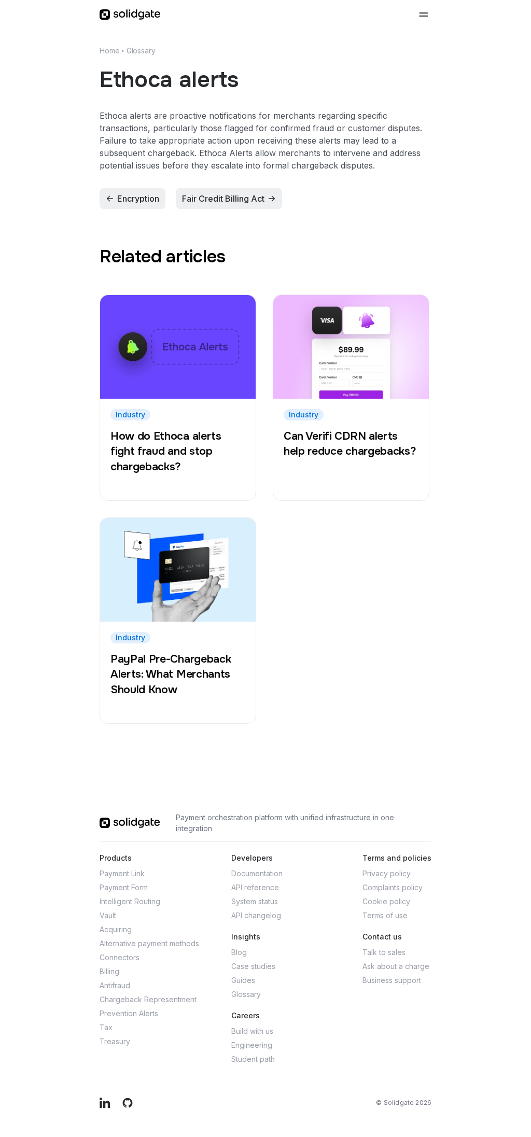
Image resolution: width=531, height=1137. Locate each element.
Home (109, 50)
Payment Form (124, 887)
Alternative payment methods (149, 943)
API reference (255, 887)
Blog (239, 952)
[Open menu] (423, 14)
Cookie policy (386, 901)
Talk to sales (384, 952)
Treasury (115, 1041)
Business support (391, 980)
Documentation (257, 873)
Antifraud (115, 985)
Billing (109, 971)
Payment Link (122, 873)
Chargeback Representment (148, 999)
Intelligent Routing (130, 901)
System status (254, 901)
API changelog (256, 915)
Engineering (251, 1045)
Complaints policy (392, 887)
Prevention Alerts (129, 1013)
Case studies (253, 966)
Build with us (252, 1031)
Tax (106, 1027)
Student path (253, 1059)
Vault (108, 915)
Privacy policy (386, 873)
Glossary (141, 50)
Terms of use (385, 915)
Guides (243, 980)
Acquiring (116, 929)
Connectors (119, 957)
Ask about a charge (395, 966)
